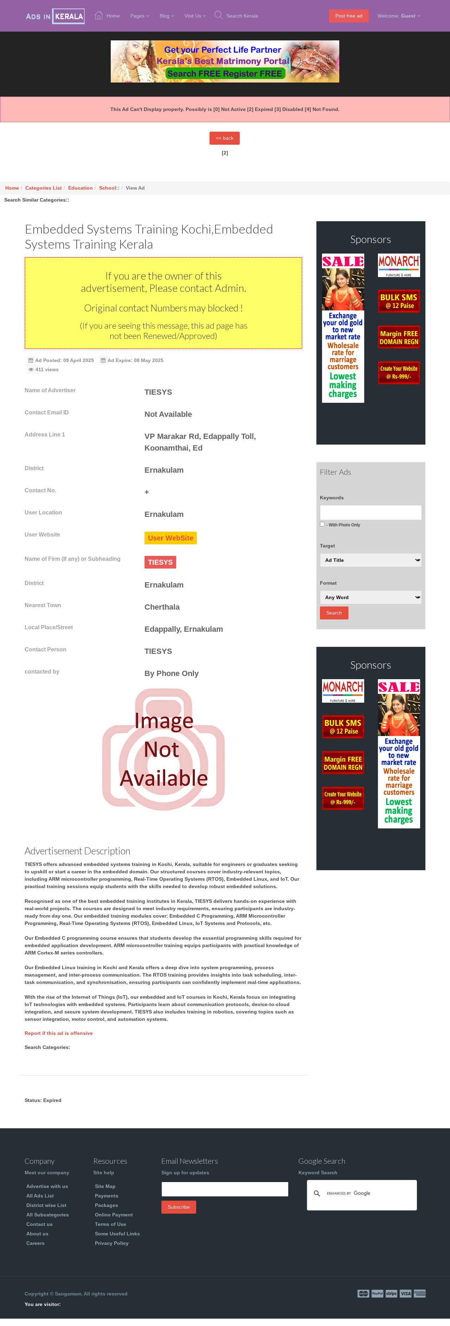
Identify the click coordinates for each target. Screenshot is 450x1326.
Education (80, 188)
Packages (106, 1205)
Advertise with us (47, 1186)
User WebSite (170, 538)
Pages (137, 16)
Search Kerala (242, 16)
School (107, 188)
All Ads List (40, 1196)
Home (113, 16)
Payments (106, 1196)
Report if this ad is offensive (59, 1033)
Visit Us (193, 16)
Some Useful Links (117, 1233)
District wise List (46, 1205)
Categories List (43, 188)
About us (37, 1233)
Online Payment (114, 1214)
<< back (224, 138)
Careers (35, 1243)
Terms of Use (110, 1224)
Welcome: (397, 16)
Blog (164, 16)
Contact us (39, 1224)
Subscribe (179, 1207)
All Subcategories (47, 1214)
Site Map (105, 1186)
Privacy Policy (112, 1243)
